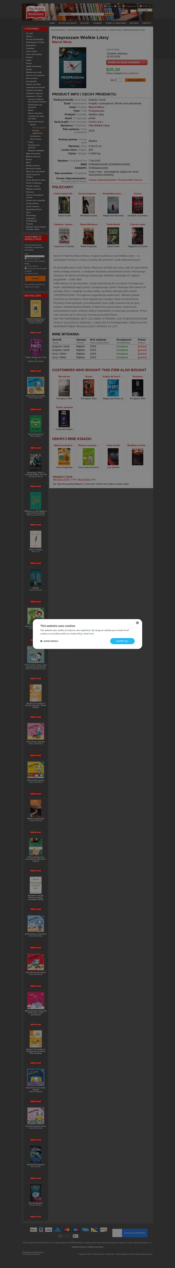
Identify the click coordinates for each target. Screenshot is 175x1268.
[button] (49, 641)
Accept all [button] (122, 641)
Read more (89, 633)
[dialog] (87, 634)
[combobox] (137, 622)
